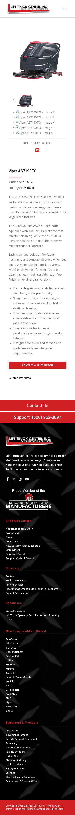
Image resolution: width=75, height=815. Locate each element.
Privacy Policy (53, 806)
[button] (64, 8)
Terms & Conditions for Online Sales (45, 809)
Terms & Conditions (15, 809)
